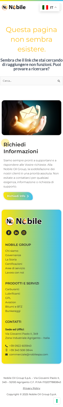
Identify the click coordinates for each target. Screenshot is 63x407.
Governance (13, 255)
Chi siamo (11, 250)
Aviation (10, 302)
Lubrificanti (12, 293)
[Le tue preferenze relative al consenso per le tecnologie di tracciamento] (57, 401)
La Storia (11, 259)
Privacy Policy (31, 388)
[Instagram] (23, 232)
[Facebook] (8, 232)
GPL (8, 298)
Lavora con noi (14, 272)
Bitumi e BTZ (13, 306)
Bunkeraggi (12, 311)
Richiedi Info (16, 196)
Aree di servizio (15, 268)
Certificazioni (13, 263)
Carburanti (12, 289)
